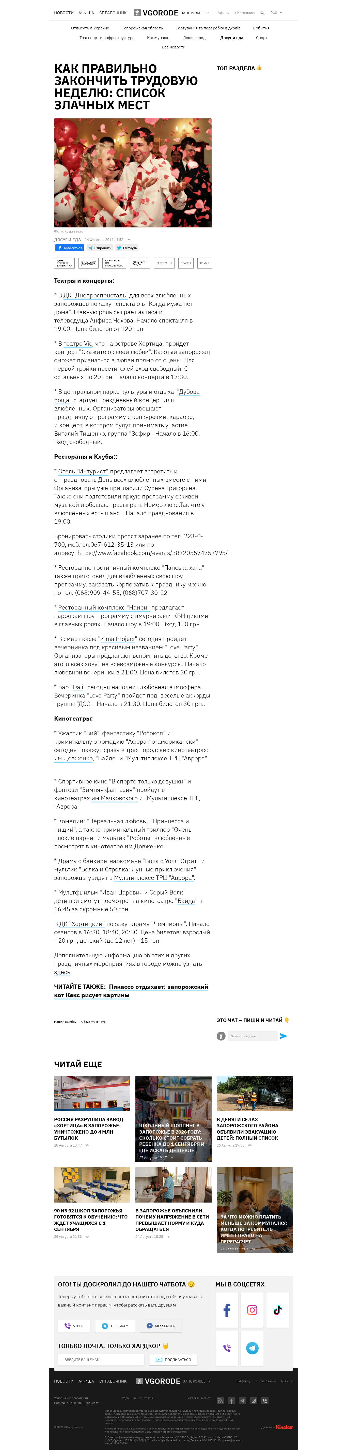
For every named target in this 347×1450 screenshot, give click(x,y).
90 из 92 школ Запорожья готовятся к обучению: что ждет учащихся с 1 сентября (91, 1220)
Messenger (165, 1326)
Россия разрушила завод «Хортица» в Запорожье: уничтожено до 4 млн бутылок (88, 1128)
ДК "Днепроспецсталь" (96, 295)
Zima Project (118, 639)
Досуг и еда (231, 37)
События (261, 27)
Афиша (86, 13)
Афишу (223, 12)
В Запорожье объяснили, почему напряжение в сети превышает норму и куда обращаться (172, 1220)
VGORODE (162, 1381)
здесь (62, 972)
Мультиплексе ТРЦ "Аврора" (154, 877)
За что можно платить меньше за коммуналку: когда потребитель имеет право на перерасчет (253, 1229)
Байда (186, 901)
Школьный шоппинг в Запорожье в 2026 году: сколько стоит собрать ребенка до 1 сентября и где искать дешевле (171, 1137)
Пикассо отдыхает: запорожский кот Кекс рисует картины (131, 990)
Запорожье (194, 1381)
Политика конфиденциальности (77, 1402)
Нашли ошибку (65, 1021)
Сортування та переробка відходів (208, 27)
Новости (63, 13)
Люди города (195, 37)
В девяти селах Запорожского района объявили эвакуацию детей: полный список (247, 1128)
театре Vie (78, 343)
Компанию (246, 12)
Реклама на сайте (199, 1398)
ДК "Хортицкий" (82, 924)
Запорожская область (142, 27)
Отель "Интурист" (83, 471)
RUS (274, 12)
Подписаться (178, 1359)
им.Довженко (73, 758)
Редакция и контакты (137, 1398)
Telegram (119, 1326)
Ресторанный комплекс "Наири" (104, 607)
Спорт (261, 37)
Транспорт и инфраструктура (107, 37)
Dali (78, 687)
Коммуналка (158, 37)
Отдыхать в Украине (90, 27)
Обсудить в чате (93, 1021)
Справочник (113, 13)
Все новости (173, 46)
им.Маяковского (114, 798)
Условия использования (71, 1398)
